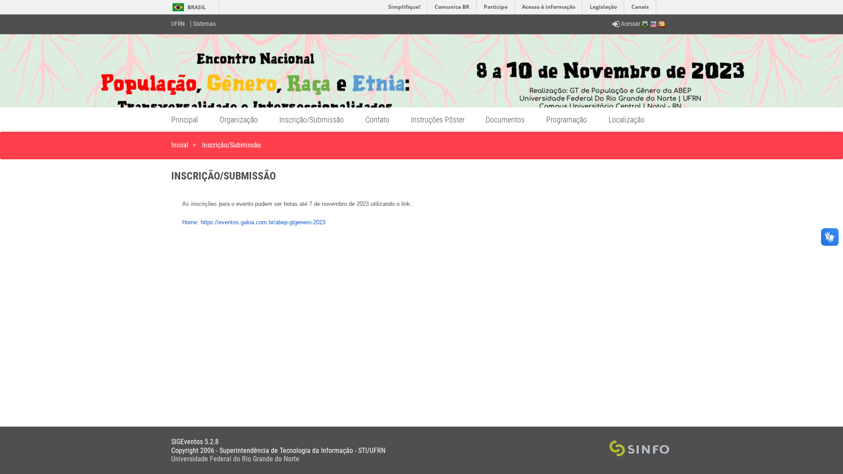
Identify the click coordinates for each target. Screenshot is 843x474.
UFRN (178, 23)
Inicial (179, 145)
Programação (566, 119)
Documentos (505, 119)
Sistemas (204, 23)
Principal (184, 119)
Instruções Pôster (438, 119)
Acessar (630, 23)
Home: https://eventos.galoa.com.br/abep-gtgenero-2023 (253, 222)
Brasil (187, 7)
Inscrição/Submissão (311, 119)
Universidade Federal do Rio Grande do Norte (235, 459)
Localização (627, 119)
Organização (239, 119)
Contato (377, 119)
